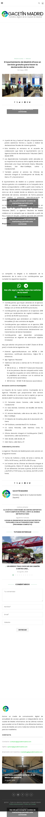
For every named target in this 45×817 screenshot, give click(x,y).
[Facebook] (22, 794)
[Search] (39, 3)
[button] (4, 556)
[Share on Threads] (27, 102)
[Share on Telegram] (25, 102)
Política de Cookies (30, 804)
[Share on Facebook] (15, 102)
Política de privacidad (16, 804)
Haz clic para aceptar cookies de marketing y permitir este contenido (23, 109)
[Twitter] (13, 794)
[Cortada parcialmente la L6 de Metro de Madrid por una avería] (22, 770)
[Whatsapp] (31, 794)
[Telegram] (18, 794)
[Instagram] (27, 794)
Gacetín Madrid (20, 491)
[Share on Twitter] (17, 102)
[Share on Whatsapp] (22, 102)
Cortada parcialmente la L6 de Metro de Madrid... (20, 776)
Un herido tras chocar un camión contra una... (23, 567)
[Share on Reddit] (20, 102)
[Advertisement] (22, 40)
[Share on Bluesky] (29, 102)
